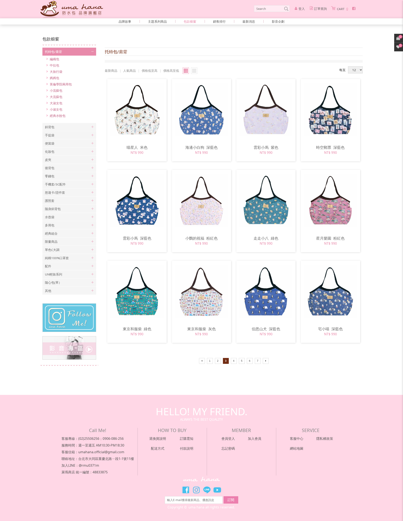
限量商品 (51, 241)
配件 (48, 266)
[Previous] (202, 361)
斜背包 (49, 127)
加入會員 (254, 438)
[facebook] (353, 8)
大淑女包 (56, 103)
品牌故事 (125, 21)
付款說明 (186, 448)
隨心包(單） (53, 282)
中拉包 (54, 65)
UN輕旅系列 (53, 274)
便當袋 (49, 143)
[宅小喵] (330, 291)
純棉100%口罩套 (57, 258)
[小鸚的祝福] (201, 200)
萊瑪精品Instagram (196, 490)
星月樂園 (330, 238)
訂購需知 (186, 438)
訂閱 (231, 499)
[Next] (266, 361)
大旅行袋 (56, 71)
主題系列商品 (157, 21)
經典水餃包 (57, 116)
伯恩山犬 (266, 328)
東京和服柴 (137, 328)
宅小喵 (330, 328)
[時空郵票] (330, 109)
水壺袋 (49, 217)
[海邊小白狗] (201, 109)
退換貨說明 (157, 438)
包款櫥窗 (190, 21)
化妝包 (49, 151)
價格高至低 (171, 70)
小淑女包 (56, 109)
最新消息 (248, 21)
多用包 (49, 225)
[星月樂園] (330, 200)
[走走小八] (266, 200)
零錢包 (49, 176)
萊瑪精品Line (207, 490)
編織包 (54, 59)
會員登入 (228, 438)
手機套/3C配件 (55, 184)
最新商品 (111, 70)
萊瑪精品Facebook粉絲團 (186, 490)
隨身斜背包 (53, 209)
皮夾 (48, 160)
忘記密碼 (228, 448)
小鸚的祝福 (201, 238)
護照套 (49, 200)
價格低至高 (149, 70)
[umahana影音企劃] (69, 348)
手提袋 (49, 135)
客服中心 (296, 438)
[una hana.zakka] (71, 9)
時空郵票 (330, 147)
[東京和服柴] (137, 291)
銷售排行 (219, 21)
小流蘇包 (56, 90)
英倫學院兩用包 (61, 84)
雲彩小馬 (266, 147)
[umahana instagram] (69, 317)
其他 (48, 291)
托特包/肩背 (53, 52)
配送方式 (157, 448)
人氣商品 (129, 70)
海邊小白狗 (201, 147)
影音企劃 (278, 21)
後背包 (49, 168)
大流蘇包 (56, 97)
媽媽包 (54, 78)
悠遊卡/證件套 (55, 192)
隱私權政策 (324, 438)
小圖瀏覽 (194, 71)
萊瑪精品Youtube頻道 (217, 490)
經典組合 (51, 233)
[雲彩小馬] (266, 109)
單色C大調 (52, 250)
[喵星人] (137, 109)
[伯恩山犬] (266, 291)
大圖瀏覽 (186, 71)
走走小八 (266, 238)
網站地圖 (296, 448)
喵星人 (137, 147)
